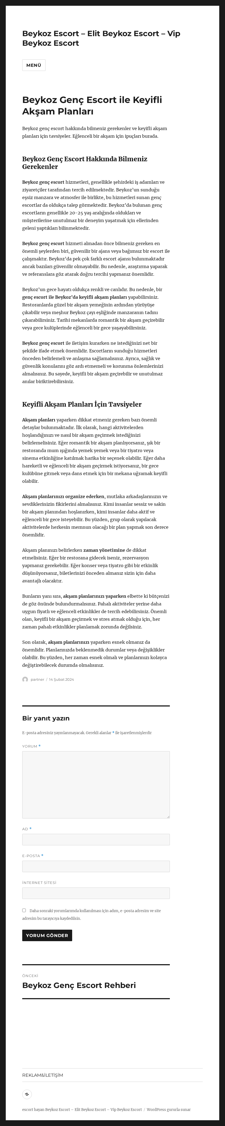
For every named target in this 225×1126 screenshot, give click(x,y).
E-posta (33, 856)
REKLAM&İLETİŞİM (42, 1075)
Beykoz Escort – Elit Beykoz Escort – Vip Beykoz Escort (93, 1109)
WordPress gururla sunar (169, 1109)
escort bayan (33, 1109)
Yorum (31, 746)
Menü (33, 65)
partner (37, 679)
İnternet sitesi (39, 882)
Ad (27, 829)
